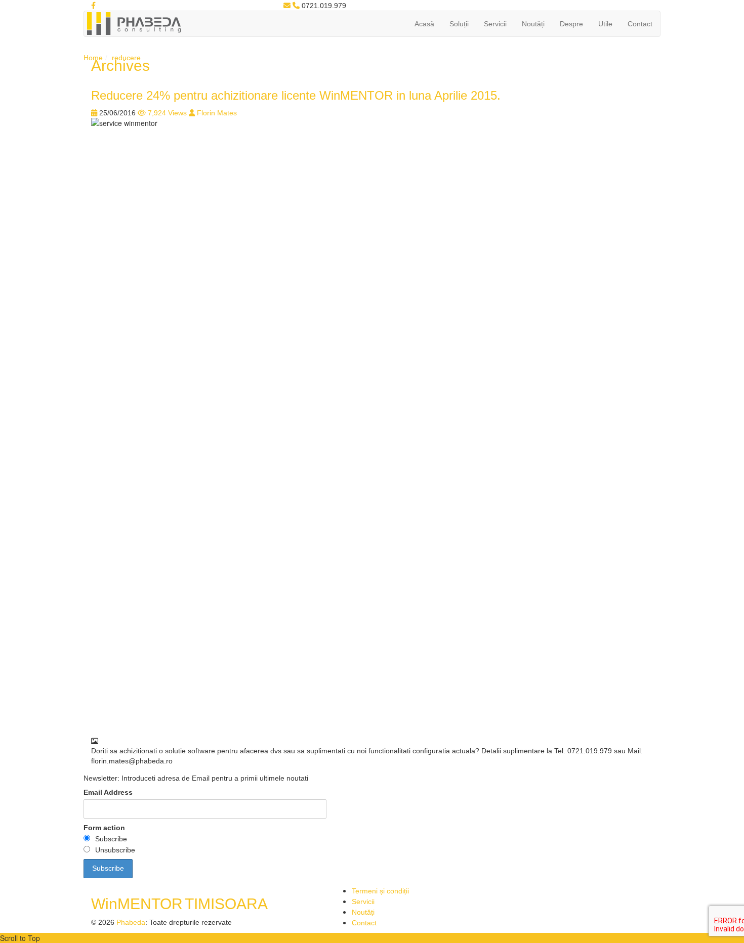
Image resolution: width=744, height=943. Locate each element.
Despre (571, 24)
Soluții (459, 24)
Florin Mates (217, 113)
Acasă (424, 24)
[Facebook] (93, 6)
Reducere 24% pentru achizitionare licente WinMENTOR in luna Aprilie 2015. (296, 95)
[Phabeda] (133, 23)
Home (93, 58)
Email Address (108, 792)
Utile (605, 24)
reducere (126, 58)
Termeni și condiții (380, 891)
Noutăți (533, 24)
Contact (640, 24)
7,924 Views (167, 113)
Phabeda (130, 922)
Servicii (495, 24)
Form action (104, 828)
